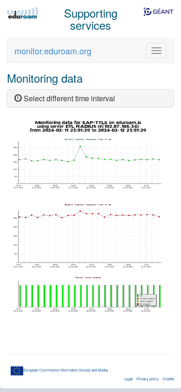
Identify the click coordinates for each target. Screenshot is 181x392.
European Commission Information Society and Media (65, 369)
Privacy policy (147, 378)
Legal (128, 378)
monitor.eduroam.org (52, 51)
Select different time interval (68, 98)
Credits (168, 378)
